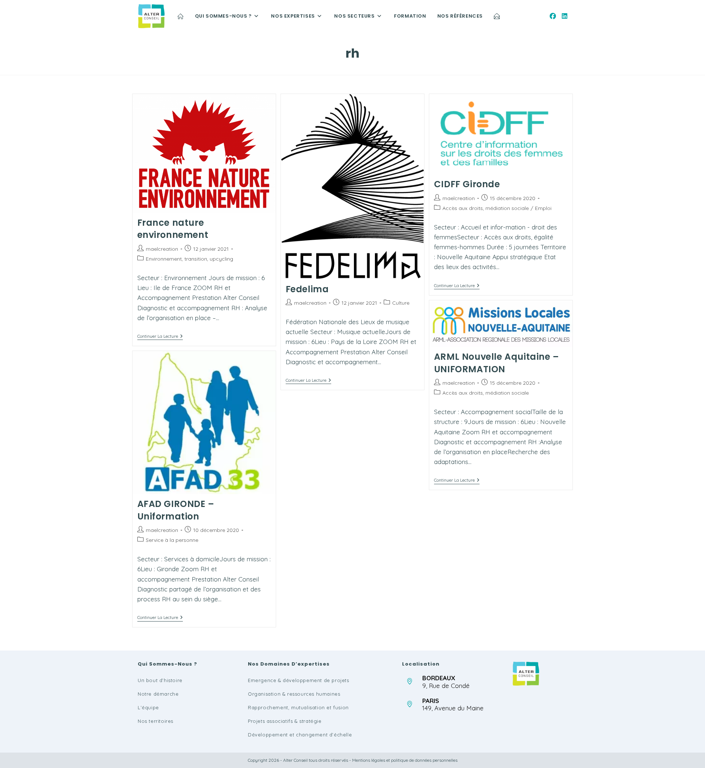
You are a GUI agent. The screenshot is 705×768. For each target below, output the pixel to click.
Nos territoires (155, 721)
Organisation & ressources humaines (294, 694)
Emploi (543, 208)
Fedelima (307, 289)
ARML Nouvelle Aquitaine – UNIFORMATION (496, 363)
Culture (400, 303)
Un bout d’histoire (160, 680)
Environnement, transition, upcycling (189, 259)
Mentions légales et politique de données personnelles (405, 760)
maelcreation (162, 249)
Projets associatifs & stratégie (285, 721)
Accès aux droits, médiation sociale (485, 208)
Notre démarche (158, 694)
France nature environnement (173, 229)
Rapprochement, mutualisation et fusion (298, 707)
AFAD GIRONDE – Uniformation (175, 510)
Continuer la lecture (160, 337)
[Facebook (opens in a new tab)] (553, 16)
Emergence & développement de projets (298, 680)
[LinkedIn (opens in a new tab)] (564, 16)
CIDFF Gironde (467, 184)
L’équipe (148, 707)
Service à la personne (172, 540)
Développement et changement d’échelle (300, 735)
